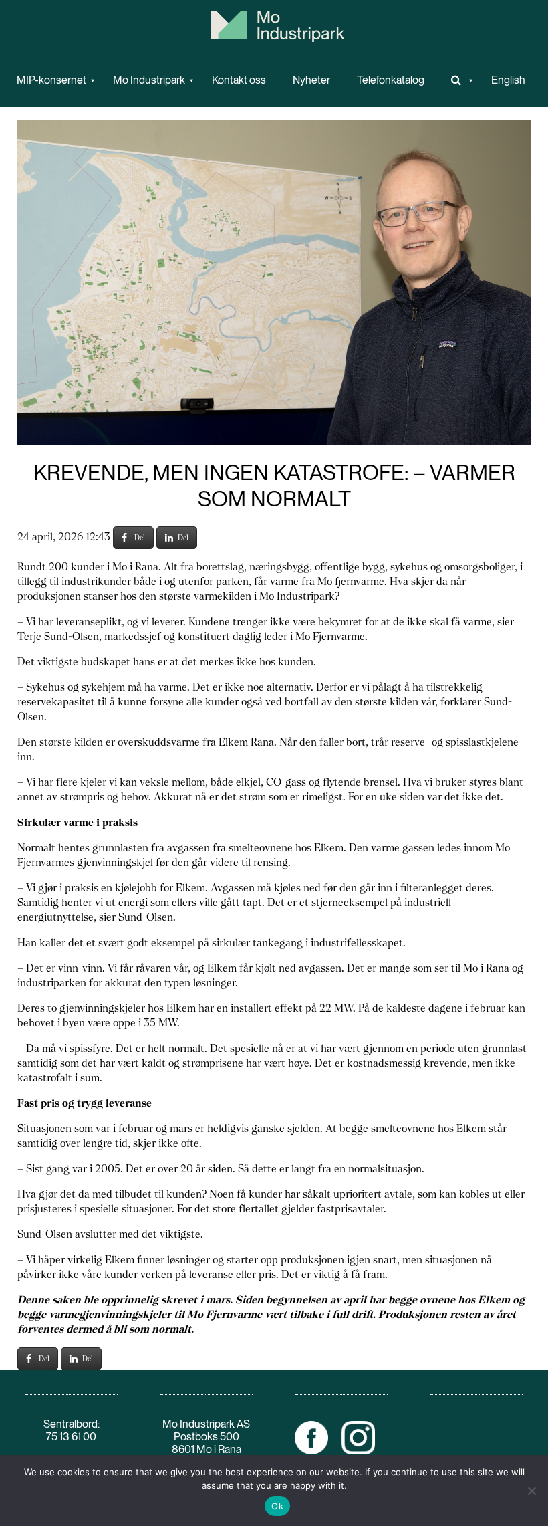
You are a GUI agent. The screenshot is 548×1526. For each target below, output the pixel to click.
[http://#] (458, 80)
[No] (531, 1490)
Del (139, 537)
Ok (277, 1506)
